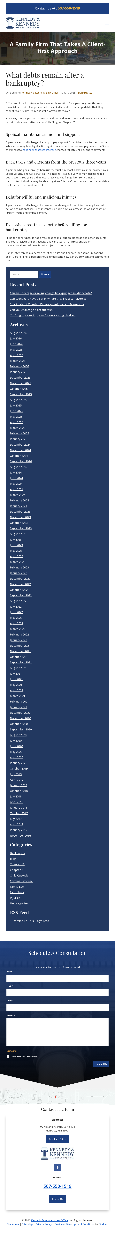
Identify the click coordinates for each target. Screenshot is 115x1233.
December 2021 (20, 645)
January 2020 (18, 763)
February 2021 (19, 701)
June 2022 (16, 612)
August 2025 (18, 400)
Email (9, 986)
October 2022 (19, 590)
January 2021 (18, 707)
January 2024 (18, 506)
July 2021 (16, 673)
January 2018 (18, 807)
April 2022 (16, 623)
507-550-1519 (69, 8)
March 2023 (17, 562)
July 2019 (16, 774)
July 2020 (16, 740)
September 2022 (21, 595)
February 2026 (19, 366)
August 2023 (18, 534)
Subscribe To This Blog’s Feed (29, 921)
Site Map (27, 1224)
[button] (107, 23)
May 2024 (16, 484)
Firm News (17, 892)
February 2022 (19, 634)
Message (10, 1015)
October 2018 (19, 791)
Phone (9, 1000)
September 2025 (21, 394)
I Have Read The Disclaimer (24, 1056)
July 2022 (16, 606)
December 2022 (20, 578)
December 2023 (20, 511)
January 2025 (18, 439)
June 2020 (16, 746)
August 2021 (18, 668)
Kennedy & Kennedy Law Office (40, 92)
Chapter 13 (17, 864)
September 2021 (21, 662)
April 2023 (16, 556)
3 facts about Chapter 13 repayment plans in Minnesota (47, 304)
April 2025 (16, 422)
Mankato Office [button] (57, 1139)
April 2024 (16, 489)
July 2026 (16, 338)
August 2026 (18, 333)
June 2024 (16, 478)
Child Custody (19, 875)
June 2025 (16, 411)
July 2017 (16, 819)
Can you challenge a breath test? (31, 310)
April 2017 (16, 824)
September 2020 (21, 729)
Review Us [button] (57, 1198)
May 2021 (16, 685)
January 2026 (18, 372)
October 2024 (19, 456)
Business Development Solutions (74, 1224)
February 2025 (19, 433)
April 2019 (16, 780)
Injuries (15, 898)
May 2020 (16, 752)
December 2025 (20, 377)
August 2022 (18, 601)
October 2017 (19, 813)
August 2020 (18, 735)
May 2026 (16, 349)
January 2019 (18, 785)
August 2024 (18, 467)
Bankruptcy (85, 92)
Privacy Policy (43, 1224)
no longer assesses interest (39, 150)
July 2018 (16, 796)
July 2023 (16, 539)
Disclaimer (11, 1050)
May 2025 (16, 416)
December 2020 (20, 713)
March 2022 (17, 629)
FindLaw (104, 1224)
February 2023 (19, 567)
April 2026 (16, 355)
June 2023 (16, 545)
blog (13, 859)
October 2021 (19, 657)
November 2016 (20, 835)
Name (9, 971)
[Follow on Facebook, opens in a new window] (57, 1167)
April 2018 (16, 802)
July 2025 (16, 405)
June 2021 (16, 679)
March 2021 (17, 696)
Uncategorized (19, 903)
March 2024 (17, 495)
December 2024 (20, 444)
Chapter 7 (16, 870)
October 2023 (19, 523)
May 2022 (16, 618)
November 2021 (20, 651)
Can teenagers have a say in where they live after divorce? (48, 299)
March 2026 (17, 361)
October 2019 (19, 768)
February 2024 (19, 500)
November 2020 (20, 718)
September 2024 (21, 461)
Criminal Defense (21, 881)
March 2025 (17, 428)
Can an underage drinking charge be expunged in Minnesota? (51, 293)
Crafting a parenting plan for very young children (42, 315)
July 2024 (16, 472)
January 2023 (18, 573)
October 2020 (19, 724)
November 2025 (20, 383)
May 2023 (16, 551)
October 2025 (19, 389)
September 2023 (21, 528)
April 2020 (16, 757)
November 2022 (20, 584)
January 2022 (18, 640)
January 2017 (18, 830)
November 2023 (20, 517)
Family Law (17, 887)
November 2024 (20, 450)
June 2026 (16, 344)
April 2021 (16, 690)
